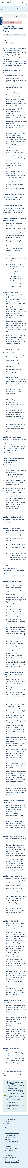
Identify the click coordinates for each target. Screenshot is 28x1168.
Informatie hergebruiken (12, 1133)
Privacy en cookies (10, 1135)
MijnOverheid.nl (9, 1155)
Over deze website (10, 1119)
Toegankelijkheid (10, 1137)
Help (6, 1126)
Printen (21, 15)
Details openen (1, 21)
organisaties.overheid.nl (13, 1102)
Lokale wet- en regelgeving (7, 8)
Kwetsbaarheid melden (11, 1141)
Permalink (13, 15)
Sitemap (7, 1139)
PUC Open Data (9, 1150)
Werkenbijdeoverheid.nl (12, 1162)
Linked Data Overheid (11, 1148)
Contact (7, 1121)
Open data (8, 1146)
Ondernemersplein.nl (11, 1160)
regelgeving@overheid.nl (13, 1108)
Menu (24, 3)
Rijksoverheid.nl (9, 1158)
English (7, 1124)
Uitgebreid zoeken (20, 8)
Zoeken (7, 1128)
